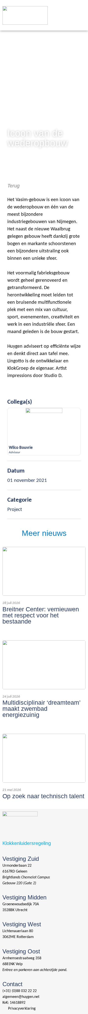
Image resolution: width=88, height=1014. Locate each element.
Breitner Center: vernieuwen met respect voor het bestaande (40, 615)
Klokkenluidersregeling (26, 843)
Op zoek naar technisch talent (43, 796)
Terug (13, 185)
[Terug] (9, 174)
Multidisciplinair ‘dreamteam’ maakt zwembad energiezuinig (41, 708)
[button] (79, 9)
